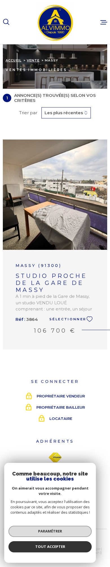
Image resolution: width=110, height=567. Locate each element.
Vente (33, 60)
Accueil (13, 60)
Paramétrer (50, 531)
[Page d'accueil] (55, 22)
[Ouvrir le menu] (103, 22)
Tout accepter (50, 546)
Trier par (28, 112)
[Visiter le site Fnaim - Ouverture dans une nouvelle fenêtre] (55, 457)
